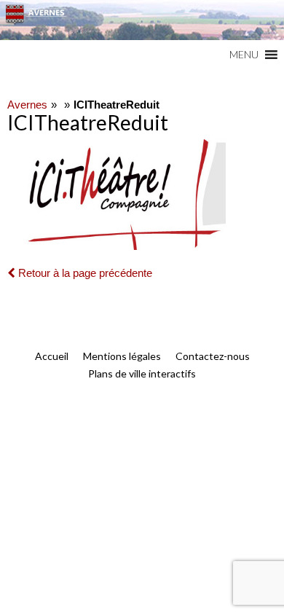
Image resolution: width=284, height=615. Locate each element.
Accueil (51, 355)
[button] (244, 54)
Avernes (27, 104)
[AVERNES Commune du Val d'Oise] (142, 20)
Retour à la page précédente (83, 273)
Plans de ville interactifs (142, 373)
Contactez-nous (212, 355)
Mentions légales (122, 355)
